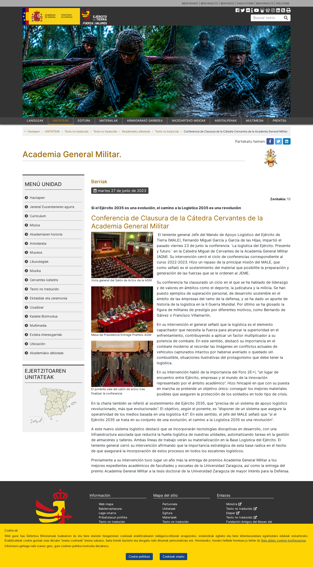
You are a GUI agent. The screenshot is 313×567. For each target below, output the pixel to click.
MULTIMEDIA (255, 120)
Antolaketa (37, 243)
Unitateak (169, 508)
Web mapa (106, 504)
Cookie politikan (139, 556)
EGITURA (84, 120)
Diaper (230, 513)
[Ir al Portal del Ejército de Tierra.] (99, 16)
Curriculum (37, 216)
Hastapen (33, 131)
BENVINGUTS (209, 3)
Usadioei (35, 307)
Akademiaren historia (45, 234)
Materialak (169, 517)
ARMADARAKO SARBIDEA (145, 120)
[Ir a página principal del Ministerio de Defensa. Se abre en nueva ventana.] (51, 16)
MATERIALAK (108, 120)
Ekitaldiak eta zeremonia (47, 298)
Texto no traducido (76, 131)
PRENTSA (279, 120)
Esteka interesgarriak (45, 335)
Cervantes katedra (43, 280)
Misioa (34, 225)
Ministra (231, 504)
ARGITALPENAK (226, 120)
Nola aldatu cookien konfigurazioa (283, 540)
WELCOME (282, 3)
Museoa (35, 252)
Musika (34, 271)
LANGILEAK (35, 120)
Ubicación (36, 344)
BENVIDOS (227, 3)
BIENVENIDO (190, 3)
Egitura (167, 513)
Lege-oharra (107, 513)
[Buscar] (286, 18)
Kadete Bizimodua (43, 316)
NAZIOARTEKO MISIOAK (189, 120)
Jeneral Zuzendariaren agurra (51, 207)
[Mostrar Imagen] (122, 254)
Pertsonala (169, 504)
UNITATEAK (60, 120)
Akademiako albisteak (136, 131)
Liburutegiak (38, 261)
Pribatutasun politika (113, 517)
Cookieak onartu (173, 556)
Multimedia (37, 325)
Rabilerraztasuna (110, 508)
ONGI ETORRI (245, 3)
